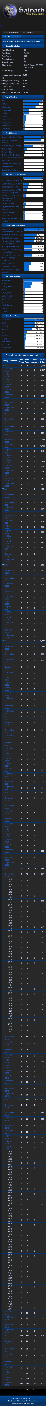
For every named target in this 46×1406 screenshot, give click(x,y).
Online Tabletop (8, 152)
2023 (6, 565)
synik (4, 101)
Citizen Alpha (7, 149)
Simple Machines (29, 1403)
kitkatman (6, 107)
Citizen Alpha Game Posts (12, 137)
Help (13, 1398)
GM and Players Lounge (11, 146)
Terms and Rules (21, 1398)
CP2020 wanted (8, 212)
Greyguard (6, 122)
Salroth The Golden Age (11, 164)
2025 (6, 413)
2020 (6, 792)
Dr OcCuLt (6, 126)
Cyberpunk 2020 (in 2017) (12, 184)
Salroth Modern (8, 167)
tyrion (4, 113)
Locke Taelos (7, 296)
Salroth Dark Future (10, 170)
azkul (4, 302)
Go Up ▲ (32, 1398)
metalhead (6, 341)
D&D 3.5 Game (8, 204)
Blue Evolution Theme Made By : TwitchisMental (23, 1401)
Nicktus (26, 89)
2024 (6, 489)
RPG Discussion (8, 160)
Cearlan (5, 308)
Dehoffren (6, 129)
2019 (6, 868)
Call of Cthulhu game (10, 187)
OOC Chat (5, 215)
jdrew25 (5, 104)
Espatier (5, 116)
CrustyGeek (6, 110)
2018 (6, 1099)
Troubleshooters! (9, 266)
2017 (6, 1335)
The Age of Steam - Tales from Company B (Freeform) (11, 198)
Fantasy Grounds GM (10, 246)
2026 (6, 366)
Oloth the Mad (7, 305)
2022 (6, 641)
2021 (6, 716)
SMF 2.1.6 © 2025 (17, 1403)
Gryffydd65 (6, 119)
